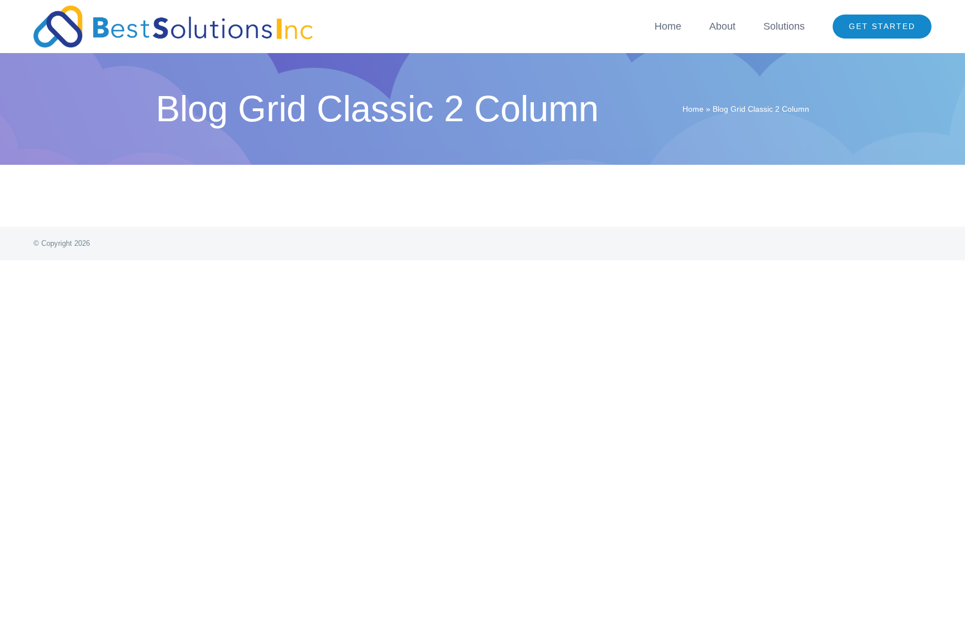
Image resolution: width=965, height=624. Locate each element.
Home (693, 108)
